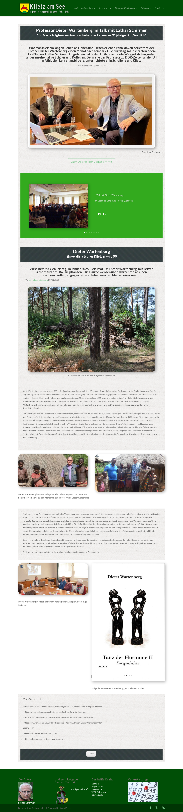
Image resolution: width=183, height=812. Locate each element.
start (75, 8)
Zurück (91, 754)
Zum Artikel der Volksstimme (91, 162)
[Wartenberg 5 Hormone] (128, 680)
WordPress (65, 808)
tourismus (104, 8)
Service (158, 8)
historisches (87, 8)
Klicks (102, 214)
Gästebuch (146, 8)
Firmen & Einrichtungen (126, 8)
